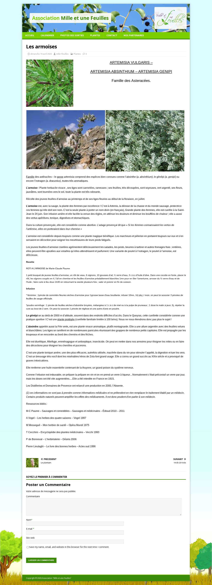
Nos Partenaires (134, 35)
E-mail (29, 528)
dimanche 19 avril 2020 (41, 53)
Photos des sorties (72, 35)
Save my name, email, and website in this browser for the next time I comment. (69, 546)
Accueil (29, 35)
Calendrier (47, 35)
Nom (28, 519)
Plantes (95, 35)
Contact (111, 35)
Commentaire (33, 496)
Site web (30, 537)
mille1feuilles (62, 53)
